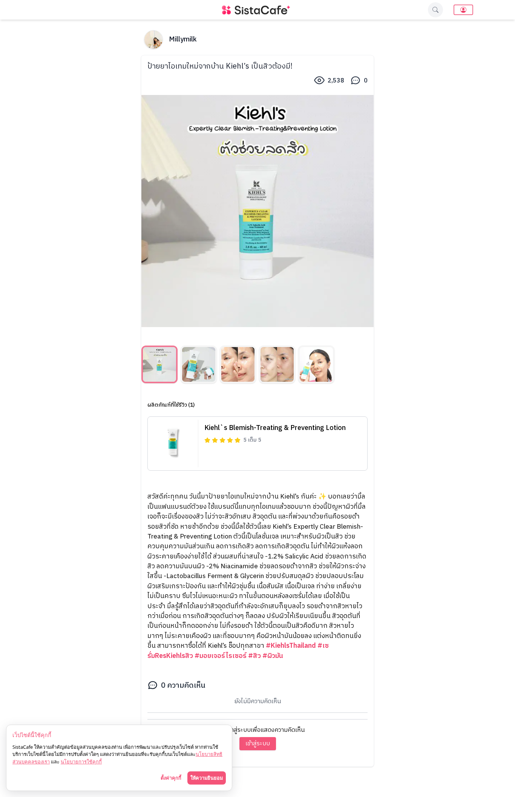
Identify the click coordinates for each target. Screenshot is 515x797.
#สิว (254, 655)
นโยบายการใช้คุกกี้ (81, 761)
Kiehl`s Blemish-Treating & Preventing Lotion (275, 428)
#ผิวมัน (272, 655)
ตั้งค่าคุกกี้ (171, 777)
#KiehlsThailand (291, 645)
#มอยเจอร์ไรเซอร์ (221, 655)
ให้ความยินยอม (206, 777)
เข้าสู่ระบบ (257, 744)
